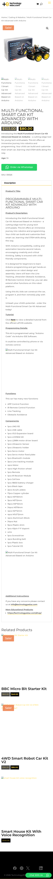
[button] (47, 28)
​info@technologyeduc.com (24, 604)
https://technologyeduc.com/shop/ (24, 613)
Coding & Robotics (17, 17)
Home (4, 17)
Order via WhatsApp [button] (21, 167)
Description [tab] (10, 183)
